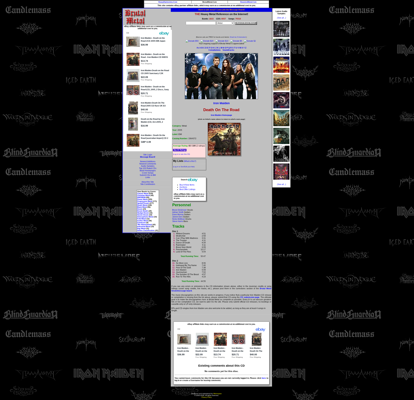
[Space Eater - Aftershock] (281, 127)
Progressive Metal (144, 201)
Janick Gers (177, 217)
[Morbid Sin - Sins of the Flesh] (281, 181)
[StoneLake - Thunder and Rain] (281, 38)
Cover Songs (147, 173)
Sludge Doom (143, 213)
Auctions (183, 187)
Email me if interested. (238, 37)
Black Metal (142, 207)
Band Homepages (148, 170)
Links (147, 177)
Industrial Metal (143, 226)
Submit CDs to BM (148, 175)
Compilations (214, 50)
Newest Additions (147, 161)
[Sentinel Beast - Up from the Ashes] (281, 145)
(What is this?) (190, 161)
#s (198, 48)
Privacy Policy (207, 397)
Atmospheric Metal (145, 217)
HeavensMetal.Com (248, 2)
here (264, 378)
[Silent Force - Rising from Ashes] (281, 74)
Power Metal (142, 199)
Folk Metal (141, 219)
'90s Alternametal (144, 225)
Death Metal (142, 205)
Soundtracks (228, 50)
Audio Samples (147, 166)
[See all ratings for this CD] (179, 150)
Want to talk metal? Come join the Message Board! (221, 10)
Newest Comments (147, 164)
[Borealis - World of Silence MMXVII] (281, 56)
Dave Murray (178, 214)
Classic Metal (142, 193)
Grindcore (141, 223)
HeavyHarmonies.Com (167, 2)
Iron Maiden (221, 103)
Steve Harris (177, 221)
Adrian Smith (178, 212)
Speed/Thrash (143, 203)
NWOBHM (141, 197)
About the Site (148, 182)
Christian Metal (143, 195)
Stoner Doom (142, 215)
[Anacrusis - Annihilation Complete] (281, 91)
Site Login (147, 155)
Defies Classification (146, 230)
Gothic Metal (142, 221)
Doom (139, 209)
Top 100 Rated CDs (147, 168)
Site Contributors (147, 184)
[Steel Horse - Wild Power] (281, 109)
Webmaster (217, 393)
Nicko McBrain (178, 219)
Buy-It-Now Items (187, 185)
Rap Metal (141, 228)
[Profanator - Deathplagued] (281, 163)
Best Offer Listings (187, 189)
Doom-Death (142, 211)
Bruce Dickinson (179, 210)
